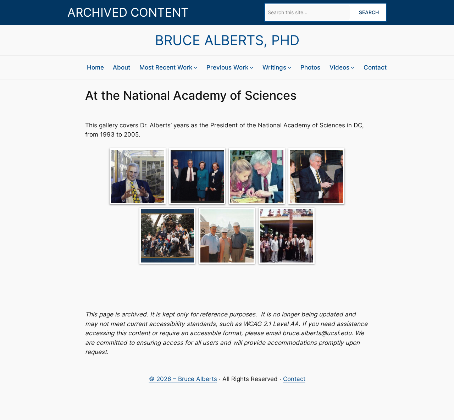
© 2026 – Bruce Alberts (183, 378)
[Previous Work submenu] (251, 67)
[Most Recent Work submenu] (195, 67)
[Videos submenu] (352, 67)
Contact (294, 378)
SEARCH (369, 12)
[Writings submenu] (289, 67)
